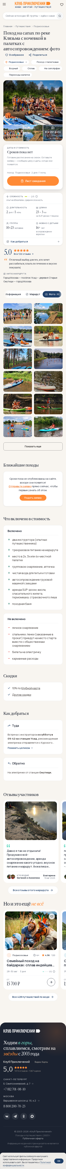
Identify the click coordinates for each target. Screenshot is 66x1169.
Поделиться (40, 54)
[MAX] (32, 1116)
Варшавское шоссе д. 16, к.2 (20, 1100)
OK (58, 1160)
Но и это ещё (23, 903)
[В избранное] (52, 916)
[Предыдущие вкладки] (7, 294)
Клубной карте (30, 688)
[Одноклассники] (23, 1116)
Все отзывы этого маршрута (31, 890)
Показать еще (33, 446)
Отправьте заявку (20, 486)
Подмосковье (20, 955)
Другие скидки (21, 695)
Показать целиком (19, 747)
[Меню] (4, 4)
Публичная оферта (33, 1138)
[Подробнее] (51, 982)
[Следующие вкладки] (59, 294)
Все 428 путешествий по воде (30, 997)
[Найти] (60, 16)
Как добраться (19, 241)
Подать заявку (33, 497)
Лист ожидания (35, 181)
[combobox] (31, 16)
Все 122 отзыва (22, 254)
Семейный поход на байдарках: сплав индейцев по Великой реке (29, 963)
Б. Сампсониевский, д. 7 (16, 1083)
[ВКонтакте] (6, 1116)
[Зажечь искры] (59, 1029)
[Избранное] (62, 4)
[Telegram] (15, 1116)
